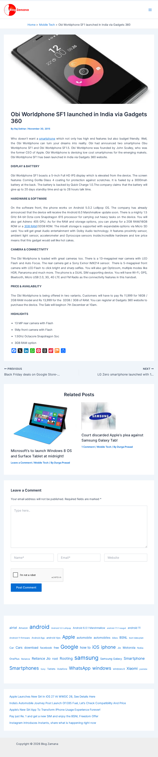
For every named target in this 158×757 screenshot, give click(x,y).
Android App (38, 637)
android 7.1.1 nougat (116, 628)
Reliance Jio (41, 658)
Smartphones (24, 668)
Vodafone (62, 668)
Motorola (129, 647)
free (56, 647)
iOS (95, 647)
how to (85, 647)
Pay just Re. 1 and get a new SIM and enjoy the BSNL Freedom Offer (53, 716)
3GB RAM (30, 226)
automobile (84, 637)
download (31, 647)
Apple (68, 637)
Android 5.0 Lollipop (61, 628)
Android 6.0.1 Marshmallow (89, 627)
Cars (19, 647)
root (55, 658)
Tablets (51, 668)
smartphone (47, 138)
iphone (108, 647)
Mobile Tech (41, 462)
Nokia (140, 647)
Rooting (66, 658)
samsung (86, 657)
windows (101, 668)
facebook (46, 647)
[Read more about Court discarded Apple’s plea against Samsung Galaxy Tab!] (99, 415)
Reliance (25, 659)
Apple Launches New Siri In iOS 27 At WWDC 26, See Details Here (52, 696)
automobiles (102, 637)
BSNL (123, 637)
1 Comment (88, 446)
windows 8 (119, 668)
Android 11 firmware (19, 638)
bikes (115, 637)
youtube (143, 669)
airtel (13, 628)
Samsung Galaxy (111, 658)
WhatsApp (80, 668)
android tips (53, 637)
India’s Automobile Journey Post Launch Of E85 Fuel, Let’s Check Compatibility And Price (67, 703)
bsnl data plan (136, 638)
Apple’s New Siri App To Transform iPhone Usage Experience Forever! (54, 709)
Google (69, 646)
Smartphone (134, 658)
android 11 (134, 627)
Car (11, 647)
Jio (119, 647)
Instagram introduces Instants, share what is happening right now (52, 723)
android (39, 626)
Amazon (23, 627)
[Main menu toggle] (150, 10)
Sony (43, 669)
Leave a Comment (21, 462)
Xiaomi (132, 668)
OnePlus (14, 658)
